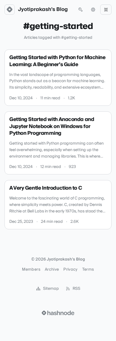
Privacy (70, 269)
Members (31, 269)
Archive (52, 269)
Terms (88, 269)
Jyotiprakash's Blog (43, 10)
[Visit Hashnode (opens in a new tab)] (58, 312)
